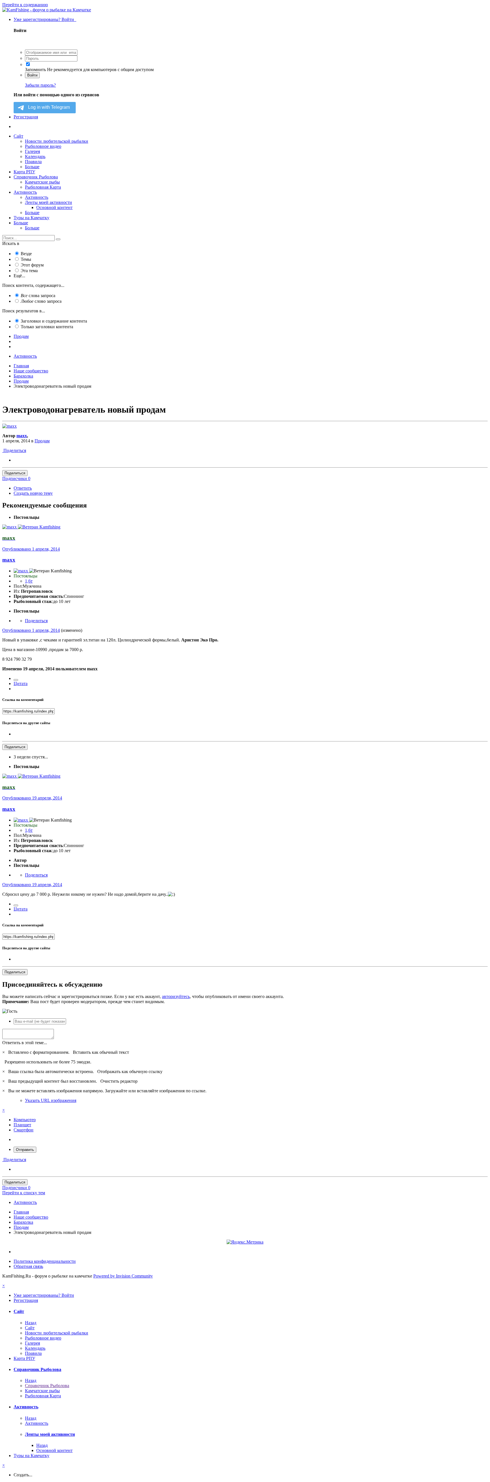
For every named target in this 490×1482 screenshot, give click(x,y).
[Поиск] (58, 239)
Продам (42, 440)
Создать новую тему (33, 493)
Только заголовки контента (47, 326)
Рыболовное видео (43, 146)
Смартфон (23, 1129)
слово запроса (41, 301)
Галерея (32, 151)
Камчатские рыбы (42, 182)
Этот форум (32, 265)
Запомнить (35, 69)
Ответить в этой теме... (24, 1042)
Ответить (23, 488)
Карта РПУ (24, 171)
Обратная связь (28, 1266)
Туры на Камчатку (31, 217)
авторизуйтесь (176, 996)
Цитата (21, 683)
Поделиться (14, 450)
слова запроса (38, 295)
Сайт (18, 136)
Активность (25, 192)
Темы (26, 259)
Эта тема (29, 270)
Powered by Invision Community (123, 1276)
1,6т (29, 581)
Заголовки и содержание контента (54, 321)
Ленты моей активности (48, 202)
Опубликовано (31, 549)
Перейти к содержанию (25, 4)
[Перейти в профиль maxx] (9, 426)
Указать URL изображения (50, 1100)
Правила (33, 161)
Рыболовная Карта (43, 187)
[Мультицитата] (16, 680)
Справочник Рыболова (36, 176)
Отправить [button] (25, 1150)
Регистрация (26, 116)
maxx (21, 435)
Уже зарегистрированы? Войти (45, 19)
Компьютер (25, 1119)
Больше (32, 166)
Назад (30, 1322)
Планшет (22, 1124)
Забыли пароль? (40, 85)
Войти (32, 75)
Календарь (35, 156)
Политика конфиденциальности (45, 1261)
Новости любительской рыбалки (56, 141)
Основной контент (54, 207)
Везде (26, 253)
